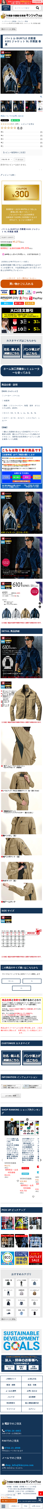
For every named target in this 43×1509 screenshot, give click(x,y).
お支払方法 (32, 1379)
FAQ (25, 1506)
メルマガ (10, 1397)
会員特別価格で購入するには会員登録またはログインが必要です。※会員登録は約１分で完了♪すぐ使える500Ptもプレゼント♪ (21, 267)
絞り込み (20, 159)
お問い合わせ (36, 1506)
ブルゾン (20, 21)
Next (40, 72)
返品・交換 (32, 1385)
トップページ (6, 21)
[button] (2, 1160)
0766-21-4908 (12, 1448)
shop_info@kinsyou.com (19, 1465)
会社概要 (32, 1397)
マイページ (11, 1409)
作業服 (14, 21)
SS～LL (10, 981)
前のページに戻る (8, 29)
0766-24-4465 (13, 1430)
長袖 (26, 21)
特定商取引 (11, 1403)
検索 (37, 8)
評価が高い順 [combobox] (6, 159)
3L (32, 981)
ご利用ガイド (15, 1506)
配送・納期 (11, 1385)
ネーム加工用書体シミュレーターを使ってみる (21, 370)
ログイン (32, 1409)
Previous (3, 72)
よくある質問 (11, 1391)
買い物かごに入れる (21, 283)
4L (21, 988)
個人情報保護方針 (32, 1403)
